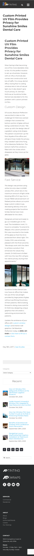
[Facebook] (4, 449)
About (5, 516)
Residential (6, 502)
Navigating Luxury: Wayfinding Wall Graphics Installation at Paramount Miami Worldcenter (18, 436)
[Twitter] (8, 449)
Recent (17, 381)
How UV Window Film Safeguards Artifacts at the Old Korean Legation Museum (19, 391)
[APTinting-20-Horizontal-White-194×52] (10, 3)
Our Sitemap (7, 525)
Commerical (7, 500)
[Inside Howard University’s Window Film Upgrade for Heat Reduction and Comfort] (5, 403)
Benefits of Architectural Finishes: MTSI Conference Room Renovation (19, 424)
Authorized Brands (9, 520)
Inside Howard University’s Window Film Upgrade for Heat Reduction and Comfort (20, 403)
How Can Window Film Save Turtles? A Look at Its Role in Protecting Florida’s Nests (19, 414)
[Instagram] (13, 449)
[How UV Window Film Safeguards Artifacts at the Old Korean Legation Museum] (5, 392)
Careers (5, 523)
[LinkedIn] (21, 449)
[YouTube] (17, 449)
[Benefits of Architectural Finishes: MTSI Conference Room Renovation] (5, 425)
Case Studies (20, 347)
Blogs (5, 518)
